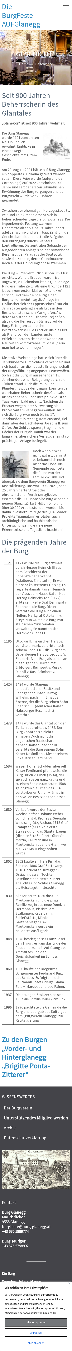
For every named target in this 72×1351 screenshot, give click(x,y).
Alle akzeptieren (36, 1322)
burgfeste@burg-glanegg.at (26, 1226)
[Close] (69, 1283)
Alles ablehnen (36, 1343)
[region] (36, 1316)
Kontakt (9, 1202)
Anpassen (36, 1332)
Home (24, 64)
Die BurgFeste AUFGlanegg (21, 15)
